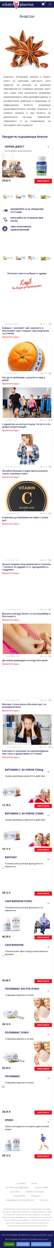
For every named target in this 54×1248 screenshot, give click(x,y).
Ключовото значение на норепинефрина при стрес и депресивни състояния (25, 752)
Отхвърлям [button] (23, 1244)
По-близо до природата (17, 1187)
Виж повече (43, 181)
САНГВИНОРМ (14, 945)
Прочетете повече (41, 1244)
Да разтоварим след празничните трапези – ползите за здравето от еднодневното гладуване (26, 567)
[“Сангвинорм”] (21, 196)
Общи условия (41, 1187)
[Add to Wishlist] (48, 147)
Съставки (20, 1183)
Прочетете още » (11, 337)
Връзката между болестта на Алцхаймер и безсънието (26, 615)
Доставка (14, 1191)
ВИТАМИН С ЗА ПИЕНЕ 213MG (24, 813)
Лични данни (19, 1195)
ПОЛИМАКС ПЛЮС (17, 1032)
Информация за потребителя (20, 1200)
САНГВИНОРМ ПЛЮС (18, 901)
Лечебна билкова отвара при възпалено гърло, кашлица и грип (25, 472)
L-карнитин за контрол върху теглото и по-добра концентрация (26, 425)
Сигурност (36, 1195)
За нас (35, 1183)
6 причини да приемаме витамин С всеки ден (25, 519)
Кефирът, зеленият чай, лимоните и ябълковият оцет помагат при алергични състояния (25, 330)
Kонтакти (44, 1200)
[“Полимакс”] (33, 196)
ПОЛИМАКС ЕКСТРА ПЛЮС (22, 988)
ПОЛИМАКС (12, 1076)
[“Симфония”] (46, 197)
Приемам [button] (9, 1244)
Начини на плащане (34, 1191)
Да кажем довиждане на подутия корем (24, 660)
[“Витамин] (8, 196)
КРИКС (9, 1120)
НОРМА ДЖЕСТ (14, 146)
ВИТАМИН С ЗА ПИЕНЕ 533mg (24, 769)
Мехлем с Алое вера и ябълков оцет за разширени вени (24, 705)
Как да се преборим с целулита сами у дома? (23, 379)
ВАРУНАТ (11, 857)
